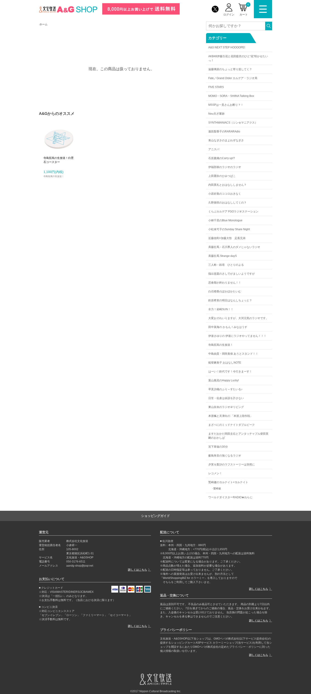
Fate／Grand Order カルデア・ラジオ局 (232, 78)
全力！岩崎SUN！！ (220, 309)
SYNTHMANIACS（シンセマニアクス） (232, 122)
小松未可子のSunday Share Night (229, 229)
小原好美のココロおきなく (224, 193)
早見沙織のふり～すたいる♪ (225, 389)
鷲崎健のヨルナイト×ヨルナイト (228, 482)
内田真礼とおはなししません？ (227, 184)
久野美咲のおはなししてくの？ (227, 202)
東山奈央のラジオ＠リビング (226, 407)
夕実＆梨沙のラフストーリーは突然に (231, 464)
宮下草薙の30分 (218, 446)
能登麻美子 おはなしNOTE (224, 362)
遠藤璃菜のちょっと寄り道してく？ (230, 69)
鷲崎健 (217, 488)
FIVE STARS (216, 87)
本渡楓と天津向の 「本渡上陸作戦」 (230, 416)
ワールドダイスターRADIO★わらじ (230, 497)
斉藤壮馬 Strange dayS (222, 256)
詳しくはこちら (137, 569)
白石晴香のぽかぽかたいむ (224, 291)
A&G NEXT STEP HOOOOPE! (226, 47)
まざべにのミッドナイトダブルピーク (231, 424)
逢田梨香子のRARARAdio (224, 131)
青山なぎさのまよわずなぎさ (226, 140)
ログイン (228, 14)
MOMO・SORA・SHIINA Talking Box (231, 96)
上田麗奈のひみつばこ (222, 176)
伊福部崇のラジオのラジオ (224, 167)
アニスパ (213, 149)
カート (244, 9)
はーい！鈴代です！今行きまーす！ (230, 371)
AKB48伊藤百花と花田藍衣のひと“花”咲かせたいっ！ (238, 58)
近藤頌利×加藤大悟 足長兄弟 (226, 238)
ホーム (43, 24)
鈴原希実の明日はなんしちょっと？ (230, 300)
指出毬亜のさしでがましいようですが (231, 273)
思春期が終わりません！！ (224, 282)
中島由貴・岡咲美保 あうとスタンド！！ (233, 353)
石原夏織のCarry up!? (221, 158)
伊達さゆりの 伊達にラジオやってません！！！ (237, 336)
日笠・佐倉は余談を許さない (226, 398)
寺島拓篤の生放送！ (220, 344)
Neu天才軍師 (216, 113)
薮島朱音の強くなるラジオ (224, 455)
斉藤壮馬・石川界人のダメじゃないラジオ (234, 247)
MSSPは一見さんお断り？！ (225, 104)
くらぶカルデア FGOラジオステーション (233, 211)
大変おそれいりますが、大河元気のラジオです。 (238, 318)
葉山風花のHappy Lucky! (223, 380)
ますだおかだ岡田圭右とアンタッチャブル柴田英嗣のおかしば (238, 435)
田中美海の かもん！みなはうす (227, 327)
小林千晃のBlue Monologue (225, 220)
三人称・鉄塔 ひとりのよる (226, 264)
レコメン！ (215, 473)
